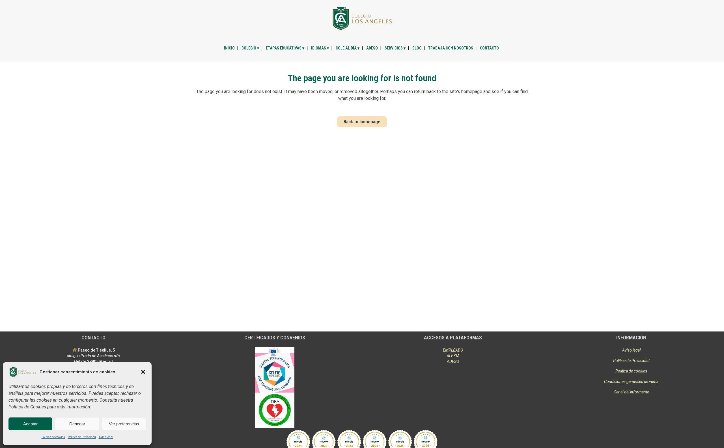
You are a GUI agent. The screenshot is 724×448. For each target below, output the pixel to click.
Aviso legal (106, 437)
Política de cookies (53, 437)
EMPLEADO (453, 350)
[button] (143, 372)
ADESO (453, 361)
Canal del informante (631, 392)
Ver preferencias (124, 423)
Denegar (77, 423)
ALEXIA (453, 356)
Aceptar (30, 423)
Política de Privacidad (82, 437)
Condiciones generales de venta (631, 381)
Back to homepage (362, 121)
